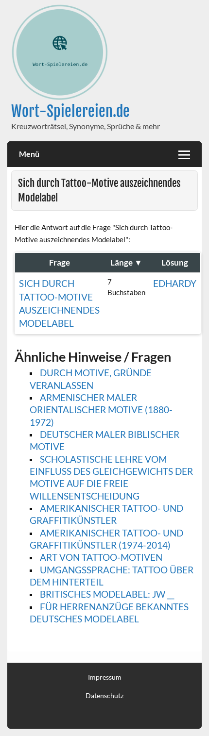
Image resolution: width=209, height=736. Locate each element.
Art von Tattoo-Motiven (101, 557)
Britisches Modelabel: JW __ (107, 594)
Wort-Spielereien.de (70, 111)
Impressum (105, 677)
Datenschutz (104, 695)
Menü (29, 153)
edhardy (174, 283)
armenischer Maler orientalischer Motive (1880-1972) (101, 410)
